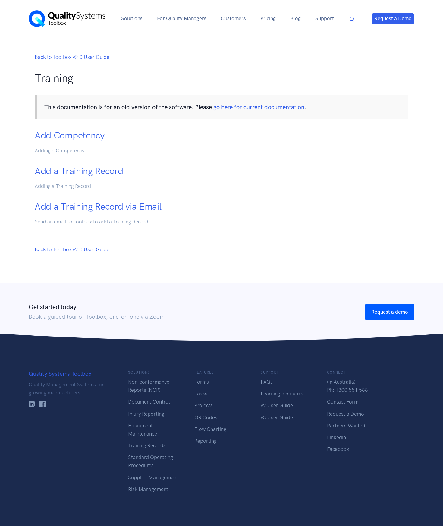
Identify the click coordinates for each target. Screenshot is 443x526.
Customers (233, 18)
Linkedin (336, 437)
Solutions (132, 18)
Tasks (200, 394)
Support (324, 18)
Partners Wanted (346, 426)
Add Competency (70, 135)
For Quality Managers (181, 18)
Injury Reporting (146, 414)
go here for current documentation (258, 107)
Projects (203, 405)
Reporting (205, 441)
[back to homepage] (67, 18)
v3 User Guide (277, 417)
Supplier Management (153, 477)
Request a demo (389, 312)
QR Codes (205, 417)
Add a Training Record (79, 170)
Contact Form (342, 402)
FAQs (267, 382)
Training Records (147, 445)
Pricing (268, 18)
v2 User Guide (277, 405)
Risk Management (148, 489)
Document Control (149, 402)
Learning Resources (283, 394)
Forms (201, 382)
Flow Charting (210, 429)
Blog (295, 18)
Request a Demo (393, 18)
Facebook (338, 449)
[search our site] (352, 18)
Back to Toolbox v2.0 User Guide (72, 57)
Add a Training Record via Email (98, 206)
